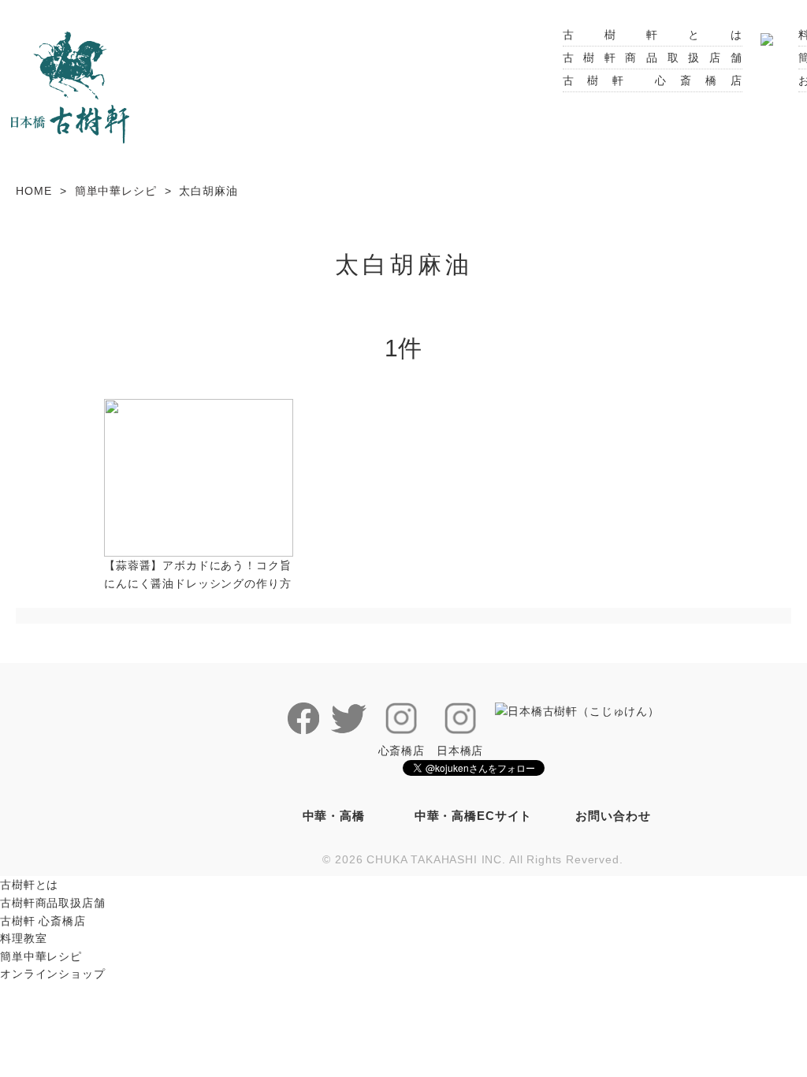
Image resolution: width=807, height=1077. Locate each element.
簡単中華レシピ (116, 190)
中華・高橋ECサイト (473, 815)
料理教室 (23, 938)
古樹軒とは (652, 34)
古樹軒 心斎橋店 (652, 80)
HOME (33, 190)
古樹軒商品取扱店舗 (652, 57)
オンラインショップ (53, 973)
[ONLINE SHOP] (767, 34)
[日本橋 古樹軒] (70, 86)
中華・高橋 (334, 815)
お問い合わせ (612, 815)
